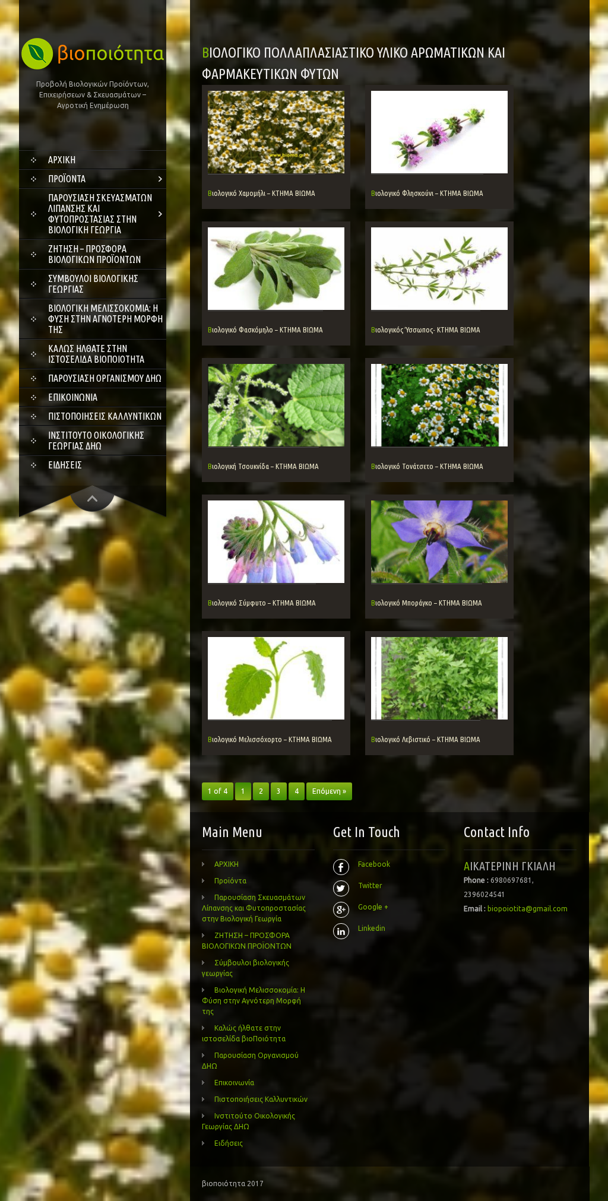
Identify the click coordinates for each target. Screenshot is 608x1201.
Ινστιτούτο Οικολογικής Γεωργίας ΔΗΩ (96, 440)
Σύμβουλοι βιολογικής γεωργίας (93, 283)
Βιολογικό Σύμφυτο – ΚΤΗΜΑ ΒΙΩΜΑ (262, 602)
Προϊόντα (67, 178)
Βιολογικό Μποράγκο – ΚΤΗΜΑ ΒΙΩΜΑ (426, 602)
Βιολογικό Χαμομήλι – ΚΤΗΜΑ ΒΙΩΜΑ (261, 193)
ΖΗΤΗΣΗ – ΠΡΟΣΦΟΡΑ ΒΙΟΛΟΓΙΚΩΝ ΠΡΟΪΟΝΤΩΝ (94, 254)
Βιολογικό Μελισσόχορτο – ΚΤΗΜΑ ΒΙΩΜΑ (270, 739)
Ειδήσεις (65, 465)
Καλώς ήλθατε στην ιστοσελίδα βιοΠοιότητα (96, 354)
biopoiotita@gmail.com (527, 908)
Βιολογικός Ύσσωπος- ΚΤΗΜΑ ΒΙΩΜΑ (425, 329)
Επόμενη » (329, 791)
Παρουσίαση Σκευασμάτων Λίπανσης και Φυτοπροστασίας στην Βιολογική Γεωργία (100, 213)
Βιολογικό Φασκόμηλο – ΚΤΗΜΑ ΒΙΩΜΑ (265, 329)
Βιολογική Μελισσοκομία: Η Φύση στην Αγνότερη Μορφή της (105, 319)
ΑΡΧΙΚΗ (61, 159)
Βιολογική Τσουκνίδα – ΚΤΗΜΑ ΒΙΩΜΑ (263, 466)
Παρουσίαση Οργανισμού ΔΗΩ (105, 378)
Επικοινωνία (72, 397)
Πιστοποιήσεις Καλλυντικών (105, 416)
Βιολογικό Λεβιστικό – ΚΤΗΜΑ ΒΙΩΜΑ (425, 739)
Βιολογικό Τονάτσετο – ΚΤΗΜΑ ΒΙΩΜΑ (427, 466)
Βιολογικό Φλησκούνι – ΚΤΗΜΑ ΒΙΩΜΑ (427, 193)
